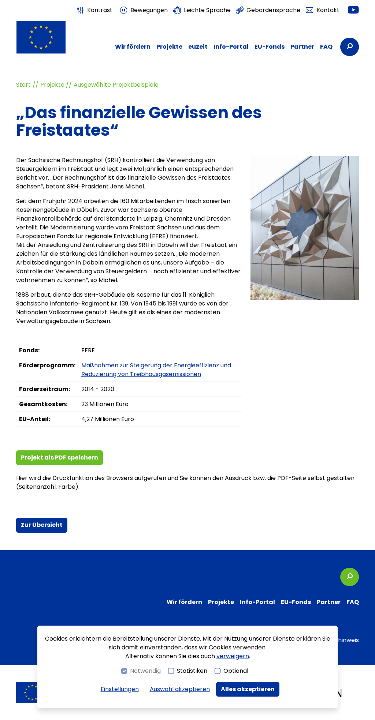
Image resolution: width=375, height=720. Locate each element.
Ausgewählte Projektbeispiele (116, 84)
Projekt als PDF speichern (59, 457)
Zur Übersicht (42, 525)
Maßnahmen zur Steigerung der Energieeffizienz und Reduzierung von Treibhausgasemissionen (156, 369)
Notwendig (145, 671)
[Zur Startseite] (41, 37)
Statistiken (192, 671)
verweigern (232, 656)
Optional (235, 671)
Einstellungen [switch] (120, 689)
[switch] (94, 10)
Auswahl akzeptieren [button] (180, 689)
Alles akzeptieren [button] (248, 689)
